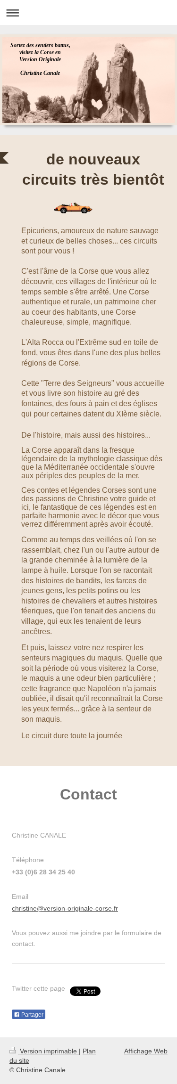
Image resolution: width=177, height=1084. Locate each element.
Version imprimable (48, 1051)
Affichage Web (146, 1051)
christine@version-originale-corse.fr (65, 908)
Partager (31, 1014)
